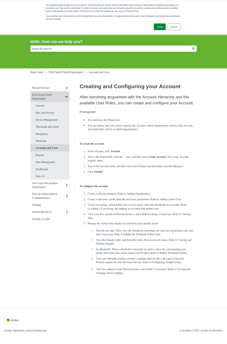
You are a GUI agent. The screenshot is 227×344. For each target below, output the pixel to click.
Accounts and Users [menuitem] (47, 148)
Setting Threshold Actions (173, 252)
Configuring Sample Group (166, 262)
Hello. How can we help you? (56, 41)
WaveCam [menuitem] (41, 140)
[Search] (193, 48)
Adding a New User (170, 199)
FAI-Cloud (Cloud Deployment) (66, 72)
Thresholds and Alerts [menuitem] (47, 126)
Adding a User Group (102, 208)
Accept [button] (160, 26)
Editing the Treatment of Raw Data (142, 234)
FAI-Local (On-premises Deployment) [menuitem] (45, 184)
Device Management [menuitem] (46, 119)
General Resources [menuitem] (42, 211)
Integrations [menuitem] (42, 133)
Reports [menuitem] (40, 155)
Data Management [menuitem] (45, 162)
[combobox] (110, 48)
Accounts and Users (99, 72)
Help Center (36, 72)
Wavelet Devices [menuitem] (41, 87)
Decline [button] (173, 26)
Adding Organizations (138, 193)
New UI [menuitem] (40, 176)
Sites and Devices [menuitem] (45, 112)
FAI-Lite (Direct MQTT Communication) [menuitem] (44, 195)
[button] (66, 88)
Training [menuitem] (36, 204)
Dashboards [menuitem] (42, 169)
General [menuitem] (40, 105)
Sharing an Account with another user (139, 208)
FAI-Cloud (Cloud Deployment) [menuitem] (42, 96)
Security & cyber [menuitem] (41, 219)
